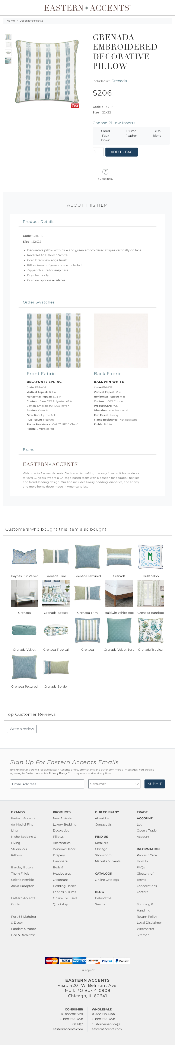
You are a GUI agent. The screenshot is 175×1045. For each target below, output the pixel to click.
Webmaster (145, 929)
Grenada (119, 80)
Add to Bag (122, 152)
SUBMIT (155, 784)
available (58, 280)
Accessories (61, 843)
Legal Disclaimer (149, 923)
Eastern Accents (23, 818)
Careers (142, 892)
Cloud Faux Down (105, 135)
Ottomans (60, 880)
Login (141, 824)
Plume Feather (131, 133)
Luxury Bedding (65, 824)
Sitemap (143, 935)
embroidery (105, 179)
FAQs (141, 867)
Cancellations (147, 886)
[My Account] (165, 7)
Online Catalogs (107, 880)
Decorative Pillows (31, 20)
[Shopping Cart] (169, 7)
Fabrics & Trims (64, 892)
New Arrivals (62, 818)
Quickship (60, 904)
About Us (102, 818)
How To (142, 861)
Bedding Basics (64, 886)
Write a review (22, 729)
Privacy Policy (58, 773)
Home (11, 20)
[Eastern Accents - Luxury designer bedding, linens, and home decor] (87, 8)
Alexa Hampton (22, 886)
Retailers (101, 843)
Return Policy (147, 917)
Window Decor (64, 849)
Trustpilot (87, 970)
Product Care (147, 855)
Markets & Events (108, 861)
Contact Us (103, 824)
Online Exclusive (65, 898)
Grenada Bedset (56, 613)
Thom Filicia (20, 873)
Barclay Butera (22, 867)
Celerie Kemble (22, 880)
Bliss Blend (157, 133)
